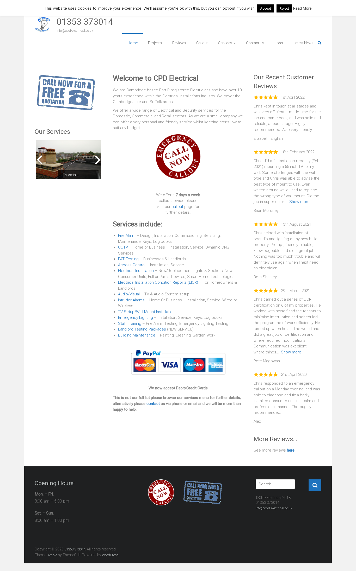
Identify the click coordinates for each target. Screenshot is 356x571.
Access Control (131, 265)
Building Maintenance (136, 335)
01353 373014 (85, 21)
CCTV (123, 247)
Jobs (279, 43)
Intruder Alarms (131, 300)
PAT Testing (128, 259)
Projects (155, 43)
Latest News (303, 43)
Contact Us (255, 43)
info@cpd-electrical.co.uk (274, 508)
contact (153, 403)
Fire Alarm (127, 235)
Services (225, 43)
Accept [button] (265, 8)
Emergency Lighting (135, 317)
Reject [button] (284, 8)
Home (132, 43)
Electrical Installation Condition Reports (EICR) (158, 282)
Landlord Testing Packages (142, 329)
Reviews (179, 43)
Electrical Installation (136, 270)
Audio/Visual (129, 294)
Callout (202, 43)
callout (177, 206)
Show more (299, 201)
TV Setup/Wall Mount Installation (146, 311)
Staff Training (129, 323)
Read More (302, 8)
